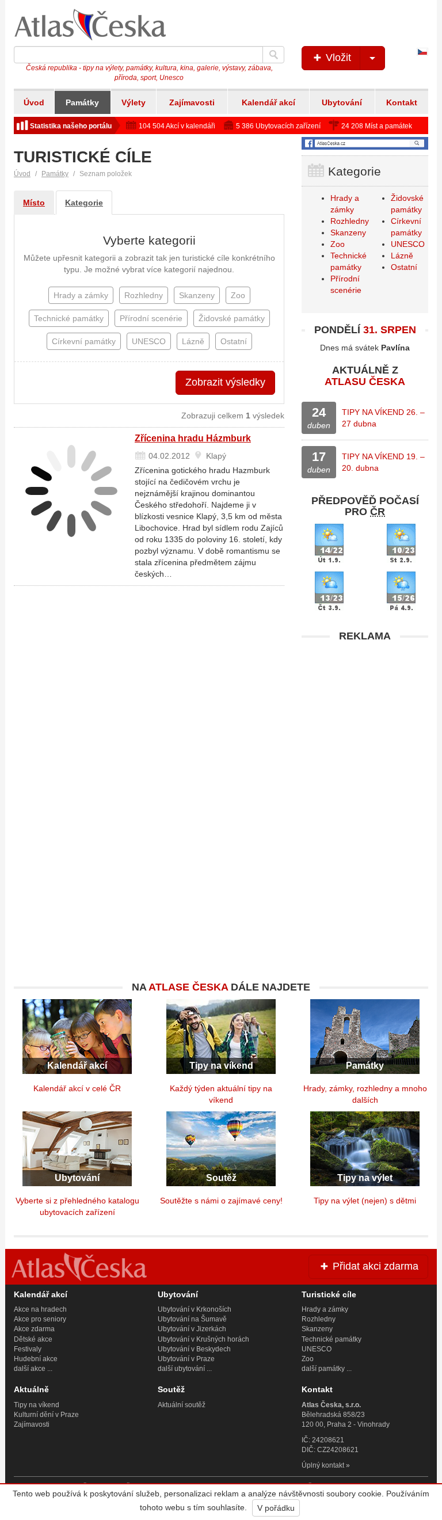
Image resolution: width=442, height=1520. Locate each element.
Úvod (34, 102)
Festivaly (27, 1349)
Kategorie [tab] (84, 202)
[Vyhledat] (273, 54)
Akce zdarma (34, 1329)
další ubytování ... (185, 1369)
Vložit (337, 57)
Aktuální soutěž (181, 1405)
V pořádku (276, 1508)
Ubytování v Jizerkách (192, 1329)
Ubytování (342, 102)
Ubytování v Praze (186, 1359)
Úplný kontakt (323, 1465)
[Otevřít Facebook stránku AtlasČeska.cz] (365, 143)
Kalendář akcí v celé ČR (77, 1088)
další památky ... (327, 1369)
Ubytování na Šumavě (192, 1319)
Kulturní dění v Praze (46, 1415)
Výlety (133, 102)
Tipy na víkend (36, 1405)
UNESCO (408, 244)
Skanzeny (348, 232)
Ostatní (404, 267)
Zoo (337, 244)
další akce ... (33, 1369)
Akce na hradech (40, 1309)
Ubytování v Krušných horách (203, 1339)
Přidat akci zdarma (374, 1266)
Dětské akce (33, 1339)
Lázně (402, 255)
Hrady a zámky (325, 1309)
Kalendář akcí (268, 102)
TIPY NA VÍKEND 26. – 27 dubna (383, 417)
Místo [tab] (34, 202)
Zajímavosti (192, 102)
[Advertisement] (365, 720)
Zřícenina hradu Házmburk (193, 438)
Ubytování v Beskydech (194, 1349)
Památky (82, 102)
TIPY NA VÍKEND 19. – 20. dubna (383, 462)
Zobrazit (225, 382)
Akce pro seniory (40, 1319)
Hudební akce (36, 1359)
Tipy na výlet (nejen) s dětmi (365, 1200)
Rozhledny (349, 221)
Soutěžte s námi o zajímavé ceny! (221, 1200)
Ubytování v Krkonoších (194, 1309)
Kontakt (401, 102)
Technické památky (331, 1339)
